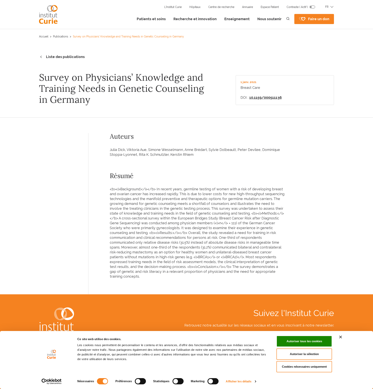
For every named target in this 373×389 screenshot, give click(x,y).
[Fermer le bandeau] (340, 337)
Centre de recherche (221, 7)
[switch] (140, 381)
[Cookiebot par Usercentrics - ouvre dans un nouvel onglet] (52, 381)
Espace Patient (270, 7)
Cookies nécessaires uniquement (304, 366)
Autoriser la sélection (304, 354)
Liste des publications (65, 57)
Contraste (297, 7)
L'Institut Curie (173, 7)
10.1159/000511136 (265, 97)
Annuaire (247, 7)
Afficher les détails (238, 381)
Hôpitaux (194, 7)
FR (327, 6)
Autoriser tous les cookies (304, 341)
